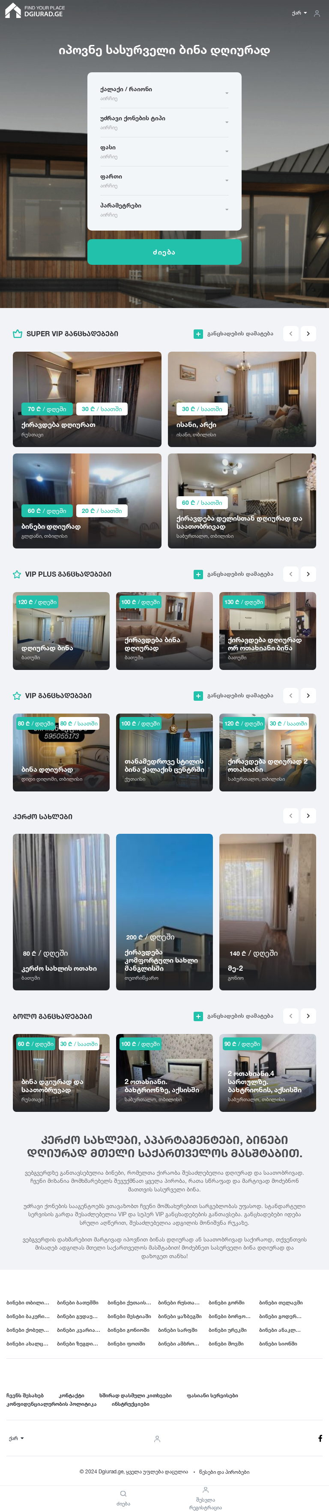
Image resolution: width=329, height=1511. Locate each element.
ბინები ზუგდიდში (80, 1343)
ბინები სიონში (278, 1343)
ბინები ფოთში (126, 1343)
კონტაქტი (71, 1395)
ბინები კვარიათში (81, 1330)
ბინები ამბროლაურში (183, 1343)
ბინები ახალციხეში (31, 1343)
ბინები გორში (227, 1302)
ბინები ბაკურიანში (31, 1316)
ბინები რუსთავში (180, 1302)
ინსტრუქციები (131, 1404)
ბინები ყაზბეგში (180, 1316)
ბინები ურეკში (228, 1330)
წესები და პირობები (224, 1472)
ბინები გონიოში (129, 1330)
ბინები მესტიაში (129, 1316)
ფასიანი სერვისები (212, 1395)
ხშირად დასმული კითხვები (135, 1395)
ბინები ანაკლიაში (283, 1330)
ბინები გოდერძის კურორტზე (284, 1316)
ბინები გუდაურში (79, 1316)
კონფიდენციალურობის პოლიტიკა (51, 1404)
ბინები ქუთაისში (130, 1302)
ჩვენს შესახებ (25, 1395)
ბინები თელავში (281, 1302)
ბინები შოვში (226, 1343)
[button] (308, 333)
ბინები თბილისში (29, 1302)
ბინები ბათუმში (78, 1302)
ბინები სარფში (177, 1330)
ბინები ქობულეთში (31, 1330)
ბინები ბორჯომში (231, 1316)
